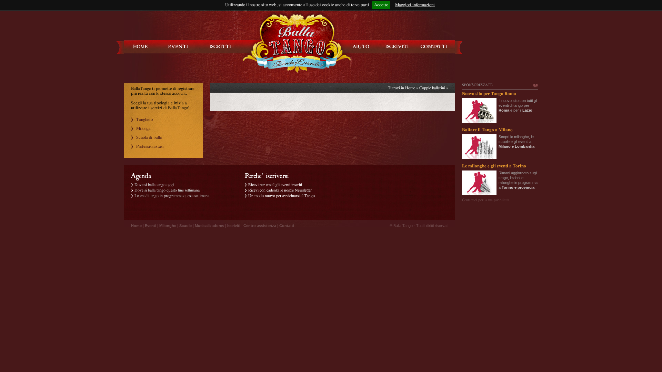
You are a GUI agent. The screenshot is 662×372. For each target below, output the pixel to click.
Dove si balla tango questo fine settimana (167, 190)
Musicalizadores (209, 226)
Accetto (381, 5)
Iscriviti (233, 226)
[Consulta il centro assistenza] (361, 46)
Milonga (143, 128)
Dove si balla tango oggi (154, 185)
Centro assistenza (259, 226)
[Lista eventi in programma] (178, 46)
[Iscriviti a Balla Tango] (397, 46)
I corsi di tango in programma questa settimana (171, 196)
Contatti (286, 226)
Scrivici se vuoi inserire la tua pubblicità (535, 86)
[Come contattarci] (434, 46)
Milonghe (167, 226)
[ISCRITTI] (220, 46)
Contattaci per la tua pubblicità (485, 200)
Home (410, 88)
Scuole (185, 226)
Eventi (150, 226)
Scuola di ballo (149, 137)
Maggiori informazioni (415, 5)
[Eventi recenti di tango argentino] (140, 46)
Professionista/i (150, 146)
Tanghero (144, 119)
